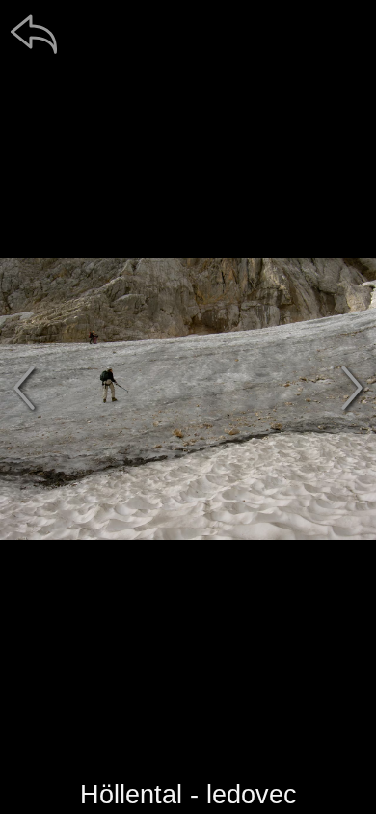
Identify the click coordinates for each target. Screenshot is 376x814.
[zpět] (34, 34)
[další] (351, 388)
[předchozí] (24, 388)
